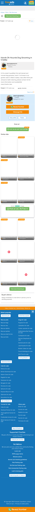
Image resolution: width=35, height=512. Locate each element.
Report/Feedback (17, 428)
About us (27, 308)
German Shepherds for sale (25, 339)
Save (31, 21)
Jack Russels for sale (24, 345)
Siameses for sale (6, 380)
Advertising (20, 308)
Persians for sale (6, 386)
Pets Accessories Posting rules (18, 468)
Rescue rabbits (5, 328)
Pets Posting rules (17, 462)
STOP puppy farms (17, 454)
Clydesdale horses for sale (9, 417)
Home (2, 12)
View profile (13, 117)
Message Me (17, 112)
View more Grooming (17, 289)
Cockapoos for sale (23, 335)
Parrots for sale (22, 418)
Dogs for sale (22, 320)
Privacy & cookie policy (22, 503)
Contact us (12, 308)
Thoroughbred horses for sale (8, 413)
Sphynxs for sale (5, 388)
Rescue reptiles (5, 331)
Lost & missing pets (17, 471)
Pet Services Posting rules (17, 465)
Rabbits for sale (23, 412)
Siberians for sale (6, 394)
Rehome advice (17, 456)
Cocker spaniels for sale (25, 328)
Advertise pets (6, 315)
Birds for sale (22, 406)
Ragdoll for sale (5, 377)
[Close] (2, 16)
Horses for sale (5, 404)
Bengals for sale (5, 383)
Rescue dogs (4, 322)
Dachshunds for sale (24, 342)
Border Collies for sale (24, 348)
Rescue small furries (7, 334)
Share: (17, 124)
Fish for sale (21, 415)
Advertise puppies (24, 315)
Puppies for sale (23, 322)
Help (6, 308)
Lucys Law (17, 451)
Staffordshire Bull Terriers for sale (25, 332)
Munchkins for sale (6, 397)
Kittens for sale (5, 368)
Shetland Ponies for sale (8, 410)
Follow (22, 117)
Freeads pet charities (17, 439)
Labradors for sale (23, 325)
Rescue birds (4, 337)
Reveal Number (19, 509)
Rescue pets (4, 320)
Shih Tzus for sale (23, 354)
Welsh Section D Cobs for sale (8, 420)
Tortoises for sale (23, 421)
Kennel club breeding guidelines (17, 459)
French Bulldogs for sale (25, 351)
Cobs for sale (5, 407)
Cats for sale (5, 366)
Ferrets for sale (22, 409)
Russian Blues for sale (7, 391)
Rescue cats (4, 325)
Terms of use (10, 503)
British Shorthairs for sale (8, 371)
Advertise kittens (6, 361)
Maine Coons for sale (7, 374)
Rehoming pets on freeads (17, 475)
